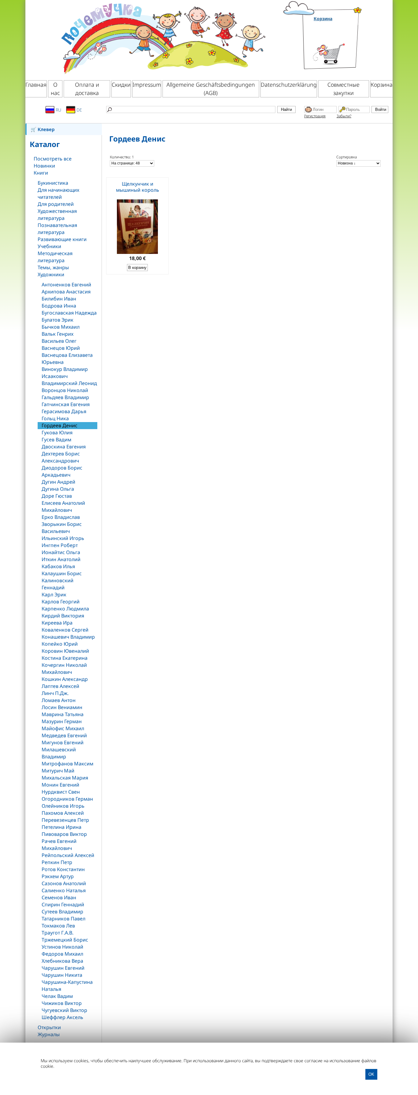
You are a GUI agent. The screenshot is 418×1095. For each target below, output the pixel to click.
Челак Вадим (57, 996)
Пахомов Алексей (63, 813)
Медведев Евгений (64, 735)
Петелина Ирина (61, 827)
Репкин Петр (57, 862)
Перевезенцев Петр (65, 820)
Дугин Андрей (58, 481)
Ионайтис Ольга (61, 552)
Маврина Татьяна (63, 714)
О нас (55, 88)
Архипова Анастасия (66, 291)
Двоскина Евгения (64, 446)
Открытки (49, 1027)
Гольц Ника (55, 418)
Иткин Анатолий (61, 559)
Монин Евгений (60, 784)
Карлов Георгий (61, 601)
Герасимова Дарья (64, 411)
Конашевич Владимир (68, 636)
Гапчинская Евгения (66, 404)
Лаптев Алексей (60, 686)
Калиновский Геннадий (57, 584)
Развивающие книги (62, 239)
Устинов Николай (62, 946)
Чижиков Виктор (62, 1003)
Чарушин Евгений (63, 968)
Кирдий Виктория (63, 615)
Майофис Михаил (63, 728)
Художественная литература (57, 214)
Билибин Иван (59, 298)
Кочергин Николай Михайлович (64, 668)
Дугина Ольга (58, 488)
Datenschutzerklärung (289, 84)
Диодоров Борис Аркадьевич (62, 471)
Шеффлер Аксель (62, 1017)
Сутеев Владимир (62, 911)
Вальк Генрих (57, 333)
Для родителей (56, 204)
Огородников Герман (67, 798)
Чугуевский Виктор (64, 1010)
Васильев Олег (59, 341)
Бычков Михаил (61, 326)
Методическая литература (55, 257)
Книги (41, 172)
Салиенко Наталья (64, 890)
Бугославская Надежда (69, 312)
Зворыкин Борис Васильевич (62, 527)
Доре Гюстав (57, 496)
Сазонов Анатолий (64, 883)
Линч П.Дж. (55, 693)
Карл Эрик (54, 594)
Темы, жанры (53, 267)
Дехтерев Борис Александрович (61, 457)
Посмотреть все (53, 158)
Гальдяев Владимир (65, 397)
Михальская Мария (65, 777)
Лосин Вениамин (62, 707)
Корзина (323, 18)
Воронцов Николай (65, 390)
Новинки (44, 165)
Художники (51, 274)
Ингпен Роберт (60, 545)
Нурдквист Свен (61, 791)
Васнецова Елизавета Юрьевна (67, 358)
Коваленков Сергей (65, 629)
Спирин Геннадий (63, 904)
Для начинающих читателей (58, 193)
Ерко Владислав (61, 517)
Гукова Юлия (57, 432)
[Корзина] (338, 46)
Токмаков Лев (58, 925)
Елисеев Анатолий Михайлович (63, 506)
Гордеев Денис (59, 425)
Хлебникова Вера (62, 960)
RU (57, 110)
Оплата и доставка (87, 88)
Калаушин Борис (62, 573)
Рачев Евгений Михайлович (59, 844)
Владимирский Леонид (69, 383)
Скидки (121, 84)
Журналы (49, 1034)
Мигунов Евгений (63, 742)
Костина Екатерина (65, 658)
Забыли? (344, 116)
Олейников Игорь (63, 805)
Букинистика (53, 182)
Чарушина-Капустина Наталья (67, 985)
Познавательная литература (57, 229)
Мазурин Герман (62, 721)
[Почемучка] (162, 38)
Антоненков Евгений (66, 284)
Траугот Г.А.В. (57, 932)
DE (78, 110)
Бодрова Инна (59, 305)
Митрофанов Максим (67, 763)
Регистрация (315, 116)
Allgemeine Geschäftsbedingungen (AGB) (210, 88)
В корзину (137, 267)
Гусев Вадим (56, 439)
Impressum (146, 84)
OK (371, 1074)
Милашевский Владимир (59, 753)
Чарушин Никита (62, 975)
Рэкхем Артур (58, 876)
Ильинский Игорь (63, 538)
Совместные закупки (343, 88)
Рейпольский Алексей (68, 855)
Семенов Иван (59, 897)
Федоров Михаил (62, 953)
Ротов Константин (63, 869)
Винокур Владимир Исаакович (65, 372)
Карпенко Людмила (65, 608)
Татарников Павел (63, 918)
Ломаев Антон (59, 700)
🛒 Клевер (42, 129)
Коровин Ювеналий (65, 651)
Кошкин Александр (65, 679)
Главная (36, 84)
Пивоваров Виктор (64, 834)
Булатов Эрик (57, 319)
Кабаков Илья (58, 566)
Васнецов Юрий (61, 348)
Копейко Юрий (60, 643)
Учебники (49, 246)
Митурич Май (58, 770)
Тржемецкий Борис (65, 939)
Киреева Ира (57, 622)
